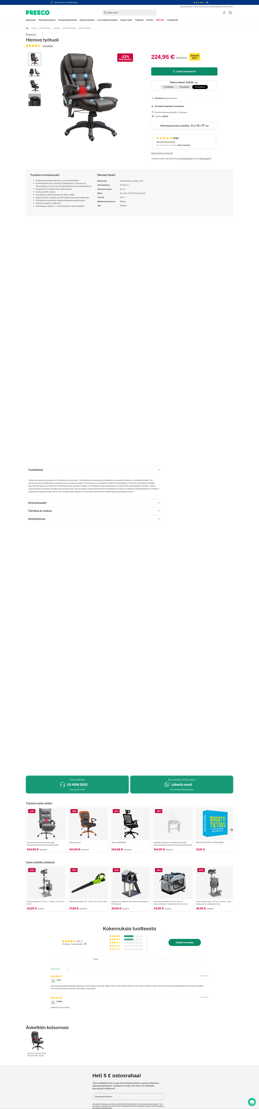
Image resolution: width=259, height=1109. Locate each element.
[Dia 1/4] (34, 59)
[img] (56, 976)
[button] (33, 46)
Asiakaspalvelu (186, 6)
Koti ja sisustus (44, 28)
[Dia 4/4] (34, 100)
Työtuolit (57, 28)
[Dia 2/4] (34, 73)
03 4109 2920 (186, 158)
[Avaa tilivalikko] (224, 13)
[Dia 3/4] (34, 86)
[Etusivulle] (38, 13)
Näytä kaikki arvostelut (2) (162, 153)
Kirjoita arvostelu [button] (185, 942)
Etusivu (34, 28)
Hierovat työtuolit (69, 28)
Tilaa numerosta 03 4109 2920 (206, 6)
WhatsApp (204, 158)
